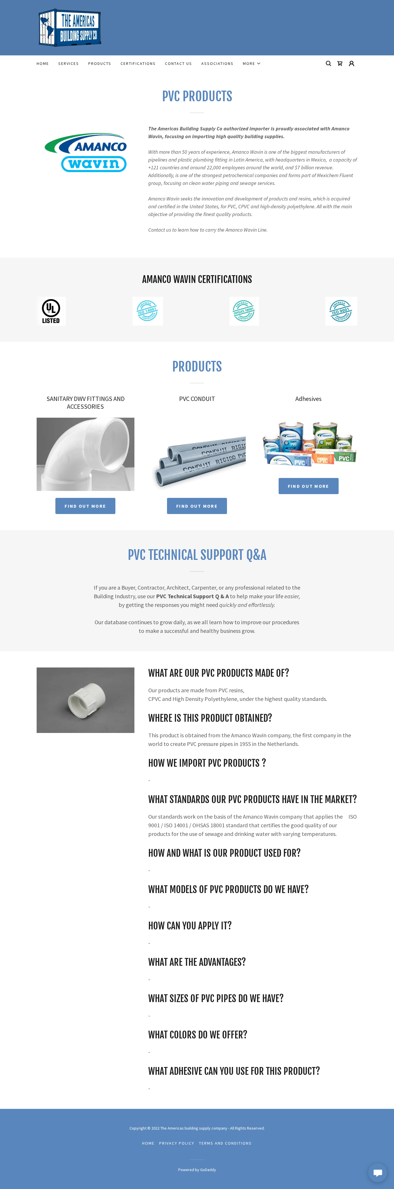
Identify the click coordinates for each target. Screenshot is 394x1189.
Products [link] (99, 63)
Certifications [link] (138, 63)
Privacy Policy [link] (176, 1143)
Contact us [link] (178, 63)
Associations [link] (217, 63)
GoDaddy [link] (208, 1169)
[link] (70, 27)
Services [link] (68, 63)
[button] (252, 63)
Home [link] (43, 63)
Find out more (85, 506)
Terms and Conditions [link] (225, 1143)
